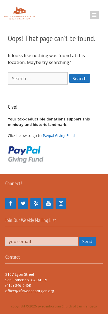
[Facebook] (10, 203)
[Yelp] (35, 203)
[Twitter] (23, 203)
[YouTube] (48, 203)
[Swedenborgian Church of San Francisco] (19, 13)
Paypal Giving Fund (59, 135)
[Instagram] (61, 203)
